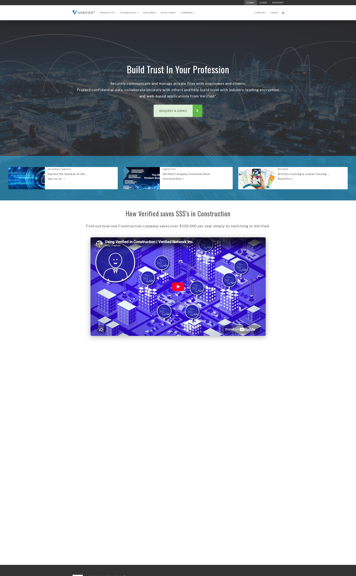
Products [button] (107, 13)
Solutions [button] (168, 13)
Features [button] (149, 13)
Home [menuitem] (250, 2)
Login (274, 13)
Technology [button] (128, 13)
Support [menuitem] (278, 2)
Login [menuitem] (263, 2)
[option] (63, 178)
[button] (283, 12)
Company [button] (187, 13)
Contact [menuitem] (260, 13)
